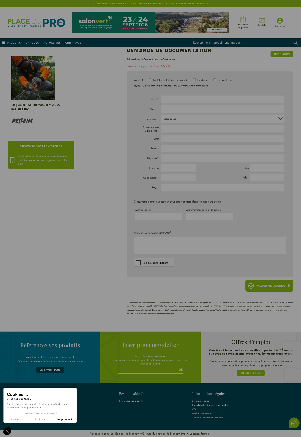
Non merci (15, 419)
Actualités (52, 42)
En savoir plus (50, 369)
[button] (7, 431)
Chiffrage (73, 42)
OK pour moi (64, 419)
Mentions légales (200, 400)
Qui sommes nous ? (55, 400)
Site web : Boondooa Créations (207, 417)
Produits (14, 42)
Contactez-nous (53, 413)
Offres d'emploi (53, 404)
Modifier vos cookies (202, 413)
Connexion (282, 54)
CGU (194, 409)
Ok (181, 370)
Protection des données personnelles (210, 404)
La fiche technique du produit (170, 80)
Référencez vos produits (130, 400)
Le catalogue (225, 80)
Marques (32, 42)
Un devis (202, 80)
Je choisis (40, 419)
